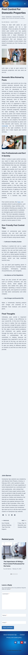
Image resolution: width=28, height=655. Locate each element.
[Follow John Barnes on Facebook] (3, 515)
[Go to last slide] (4, 557)
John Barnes (8, 568)
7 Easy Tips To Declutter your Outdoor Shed (21, 524)
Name (4, 615)
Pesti (18, 202)
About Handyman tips (10, 634)
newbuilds (5, 126)
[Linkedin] (25, 642)
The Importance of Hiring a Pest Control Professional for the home (14, 564)
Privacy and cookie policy (14, 637)
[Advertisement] (14, 411)
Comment (5, 594)
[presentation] (14, 550)
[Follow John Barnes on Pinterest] (14, 515)
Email (4, 622)
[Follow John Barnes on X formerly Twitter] (6, 515)
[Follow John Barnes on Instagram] (9, 515)
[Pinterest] (22, 642)
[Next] (24, 557)
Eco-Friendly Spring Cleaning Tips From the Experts (6, 525)
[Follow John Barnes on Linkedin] (12, 515)
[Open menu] (24, 4)
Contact (22, 634)
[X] (18, 642)
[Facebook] (15, 642)
